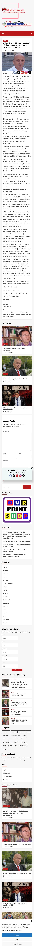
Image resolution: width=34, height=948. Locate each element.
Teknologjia (6, 619)
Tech (4, 616)
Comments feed (7, 776)
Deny (17, 939)
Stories (5, 613)
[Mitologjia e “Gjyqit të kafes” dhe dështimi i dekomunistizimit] (5, 711)
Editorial (5, 573)
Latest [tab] (5, 675)
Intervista (5, 580)
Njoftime (5, 593)
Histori (5, 577)
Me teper (5, 590)
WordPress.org (7, 779)
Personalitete (6, 600)
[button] (31, 921)
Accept (17, 935)
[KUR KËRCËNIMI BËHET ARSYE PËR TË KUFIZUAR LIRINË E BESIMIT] (5, 720)
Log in (4, 770)
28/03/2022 (8, 50)
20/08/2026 (8, 411)
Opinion (5, 40)
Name (5, 453)
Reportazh (6, 603)
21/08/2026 (8, 352)
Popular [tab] (13, 675)
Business (5, 570)
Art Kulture (6, 567)
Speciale (5, 606)
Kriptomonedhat (7, 583)
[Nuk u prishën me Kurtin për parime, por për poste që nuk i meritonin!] (5, 702)
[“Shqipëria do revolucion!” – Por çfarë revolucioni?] (5, 693)
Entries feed (6, 773)
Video (4, 623)
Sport (4, 609)
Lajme (4, 587)
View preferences (17, 944)
